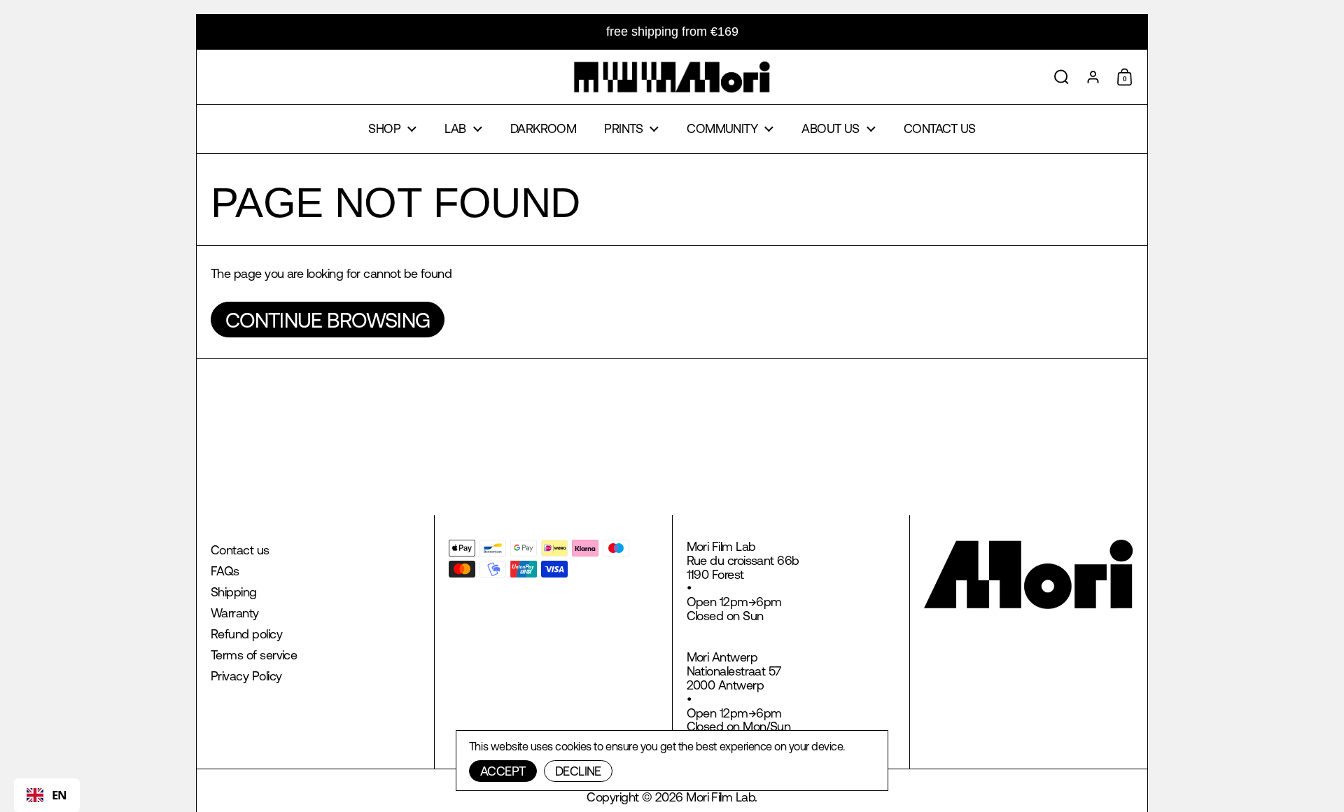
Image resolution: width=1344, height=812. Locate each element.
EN (59, 795)
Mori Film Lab (720, 797)
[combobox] (47, 795)
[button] (1061, 77)
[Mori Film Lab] (672, 77)
